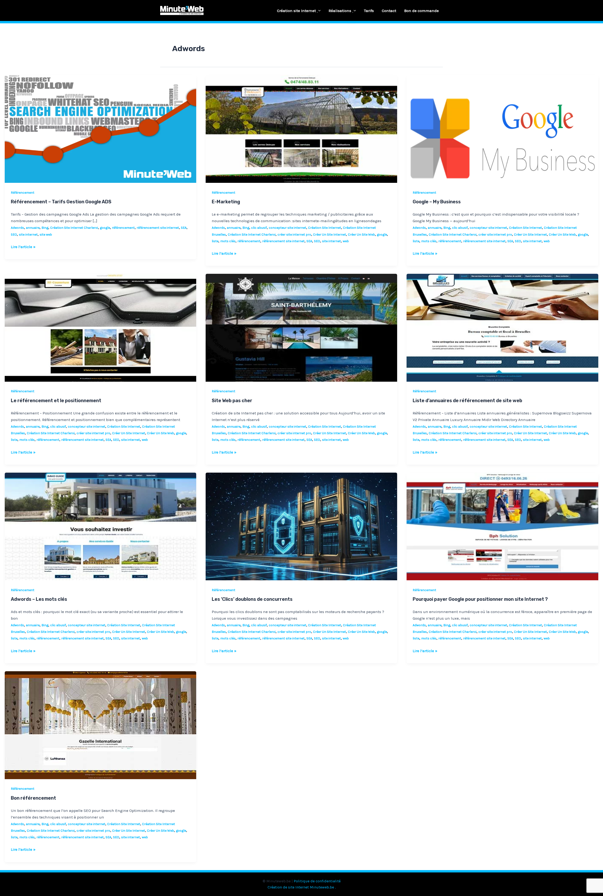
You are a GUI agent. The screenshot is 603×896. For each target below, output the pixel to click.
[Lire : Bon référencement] (100, 724)
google (105, 228)
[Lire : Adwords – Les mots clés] (100, 526)
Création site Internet (296, 10)
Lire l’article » (23, 246)
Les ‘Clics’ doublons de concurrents (252, 599)
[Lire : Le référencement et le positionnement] (100, 327)
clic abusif (259, 228)
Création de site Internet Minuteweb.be (301, 887)
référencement (123, 228)
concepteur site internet (287, 228)
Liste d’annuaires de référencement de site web (467, 400)
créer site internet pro (294, 235)
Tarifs (369, 10)
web (346, 241)
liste (215, 241)
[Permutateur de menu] (316, 12)
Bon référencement (33, 798)
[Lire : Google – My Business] (502, 128)
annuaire (33, 228)
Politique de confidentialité (317, 881)
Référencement (22, 193)
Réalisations (340, 10)
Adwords (17, 228)
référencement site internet (158, 228)
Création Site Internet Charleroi (74, 228)
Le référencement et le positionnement (56, 400)
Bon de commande (421, 10)
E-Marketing (226, 202)
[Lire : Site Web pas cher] (301, 327)
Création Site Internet (324, 228)
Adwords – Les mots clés (39, 599)
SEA (184, 228)
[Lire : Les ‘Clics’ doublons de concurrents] (301, 526)
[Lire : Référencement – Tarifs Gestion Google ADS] (100, 128)
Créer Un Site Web (361, 235)
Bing (44, 228)
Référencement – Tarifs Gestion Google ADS (61, 202)
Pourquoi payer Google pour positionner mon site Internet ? (480, 599)
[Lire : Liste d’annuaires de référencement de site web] (502, 327)
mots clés (228, 241)
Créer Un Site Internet (329, 235)
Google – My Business (437, 202)
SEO (14, 235)
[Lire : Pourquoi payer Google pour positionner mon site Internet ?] (502, 526)
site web (46, 235)
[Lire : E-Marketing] (301, 128)
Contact (389, 10)
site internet (28, 235)
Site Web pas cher (232, 400)
